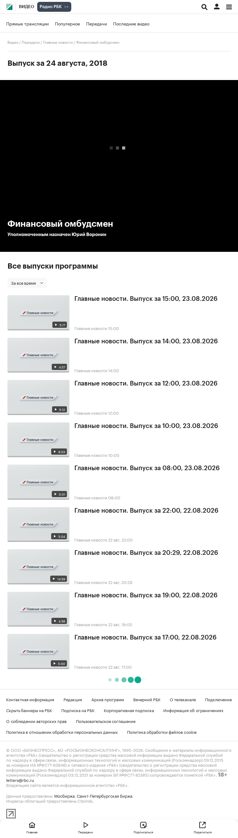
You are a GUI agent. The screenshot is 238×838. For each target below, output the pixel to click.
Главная (31, 831)
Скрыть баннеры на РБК (29, 710)
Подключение (218, 699)
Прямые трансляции (27, 23)
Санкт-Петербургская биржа (104, 795)
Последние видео (131, 23)
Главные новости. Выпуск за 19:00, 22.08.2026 (146, 595)
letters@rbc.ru (20, 780)
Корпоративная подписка (129, 710)
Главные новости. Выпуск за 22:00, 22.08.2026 (146, 511)
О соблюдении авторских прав (36, 721)
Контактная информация (30, 699)
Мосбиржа (64, 795)
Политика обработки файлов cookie (162, 732)
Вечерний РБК (147, 699)
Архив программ (107, 699)
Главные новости (58, 42)
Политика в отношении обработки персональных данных (62, 732)
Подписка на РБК (78, 710)
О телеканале (183, 699)
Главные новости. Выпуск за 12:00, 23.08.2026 (146, 384)
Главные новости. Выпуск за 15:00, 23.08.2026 (146, 299)
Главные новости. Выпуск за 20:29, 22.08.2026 (146, 553)
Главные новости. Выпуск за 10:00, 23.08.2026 (146, 426)
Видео (26, 7)
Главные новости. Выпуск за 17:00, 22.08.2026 (145, 638)
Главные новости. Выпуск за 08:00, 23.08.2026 (147, 468)
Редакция (73, 699)
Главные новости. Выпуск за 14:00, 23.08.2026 (146, 341)
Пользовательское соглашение (105, 721)
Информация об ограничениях (193, 710)
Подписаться (143, 831)
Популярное (67, 23)
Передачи (96, 23)
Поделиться (203, 831)
